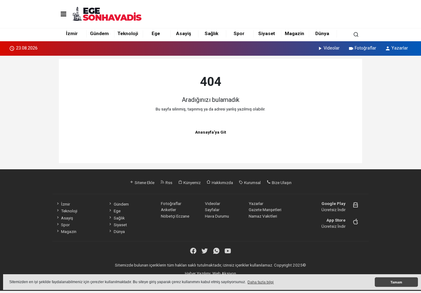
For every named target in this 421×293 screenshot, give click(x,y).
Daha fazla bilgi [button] (260, 282)
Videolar (332, 48)
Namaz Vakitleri (263, 216)
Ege (156, 33)
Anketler (168, 209)
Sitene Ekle (144, 182)
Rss (168, 182)
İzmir (72, 33)
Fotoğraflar (365, 48)
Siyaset (266, 33)
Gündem (99, 33)
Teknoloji (127, 33)
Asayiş (183, 33)
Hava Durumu (217, 216)
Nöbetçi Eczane (175, 216)
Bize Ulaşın (281, 182)
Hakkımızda (222, 182)
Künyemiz (191, 182)
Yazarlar (399, 48)
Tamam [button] (396, 282)
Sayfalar (212, 209)
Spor (239, 33)
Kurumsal (252, 182)
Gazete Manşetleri (265, 209)
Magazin (294, 33)
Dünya (322, 33)
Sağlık (211, 33)
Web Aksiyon (224, 273)
